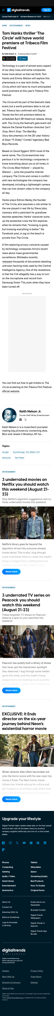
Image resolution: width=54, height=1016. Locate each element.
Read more (11, 571)
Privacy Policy (37, 970)
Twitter (17, 843)
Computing (7, 867)
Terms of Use (8, 988)
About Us (6, 902)
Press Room (36, 976)
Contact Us (7, 907)
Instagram (10, 843)
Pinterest (38, 843)
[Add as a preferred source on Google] (9, 58)
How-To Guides (38, 885)
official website (10, 391)
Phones (5, 862)
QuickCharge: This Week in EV (26, 452)
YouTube (24, 843)
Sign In (46, 10)
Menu (3, 10)
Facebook (3, 843)
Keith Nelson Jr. (11, 54)
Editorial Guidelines (10, 917)
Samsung (6, 457)
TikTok (31, 843)
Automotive (7, 890)
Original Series (37, 890)
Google (5, 452)
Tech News (19, 457)
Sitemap (34, 982)
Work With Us (8, 976)
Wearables (36, 867)
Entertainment (9, 885)
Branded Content (38, 910)
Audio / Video (8, 876)
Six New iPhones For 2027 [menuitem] (30, 16)
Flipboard (3, 850)
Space (34, 871)
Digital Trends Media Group (15, 998)
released (7, 261)
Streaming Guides (39, 876)
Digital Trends (15, 13)
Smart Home (8, 881)
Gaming (6, 871)
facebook (20, 420)
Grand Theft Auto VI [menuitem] (10, 16)
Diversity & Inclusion (11, 982)
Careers (5, 970)
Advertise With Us (10, 912)
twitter (25, 420)
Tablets (34, 862)
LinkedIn (45, 843)
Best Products (37, 881)
